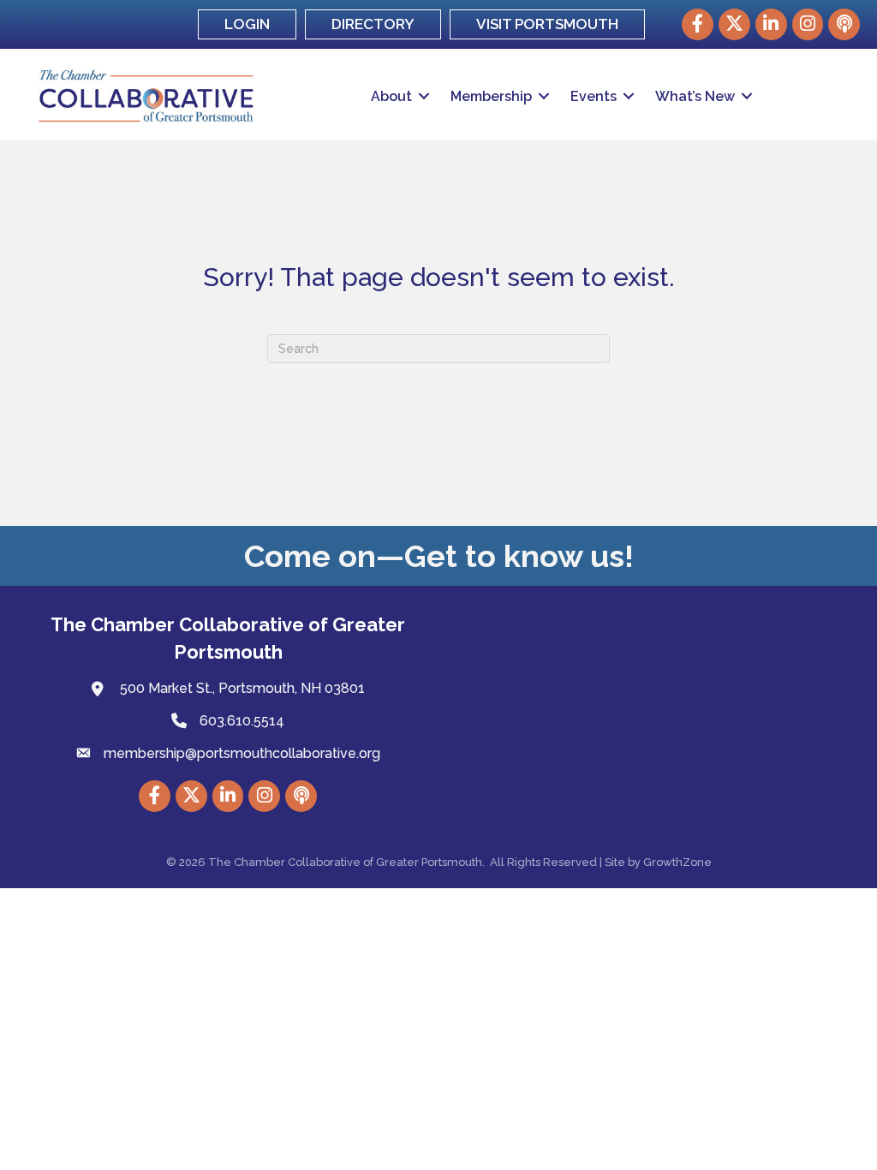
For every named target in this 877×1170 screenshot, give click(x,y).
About (391, 96)
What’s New (695, 96)
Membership (491, 96)
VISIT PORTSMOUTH (547, 24)
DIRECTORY (373, 24)
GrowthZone (677, 862)
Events (593, 96)
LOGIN (247, 24)
